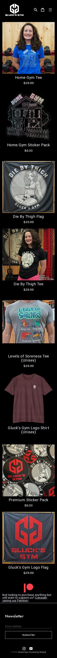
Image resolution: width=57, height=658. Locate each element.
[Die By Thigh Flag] (28, 48)
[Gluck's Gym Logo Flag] (28, 538)
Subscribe (28, 634)
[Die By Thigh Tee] (28, 115)
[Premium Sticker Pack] (28, 470)
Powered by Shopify (37, 652)
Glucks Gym (23, 652)
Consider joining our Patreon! (24, 599)
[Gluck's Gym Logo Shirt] (28, 398)
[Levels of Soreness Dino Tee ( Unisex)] (28, 326)
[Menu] (50, 9)
